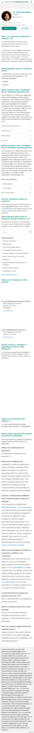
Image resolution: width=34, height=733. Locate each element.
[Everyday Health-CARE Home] (17, 2)
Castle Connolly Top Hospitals (12, 545)
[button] (31, 2)
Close (30, 732)
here (3, 121)
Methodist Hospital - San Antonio (14, 507)
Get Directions (8, 311)
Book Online (9, 28)
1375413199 (25, 28)
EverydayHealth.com (17, 567)
